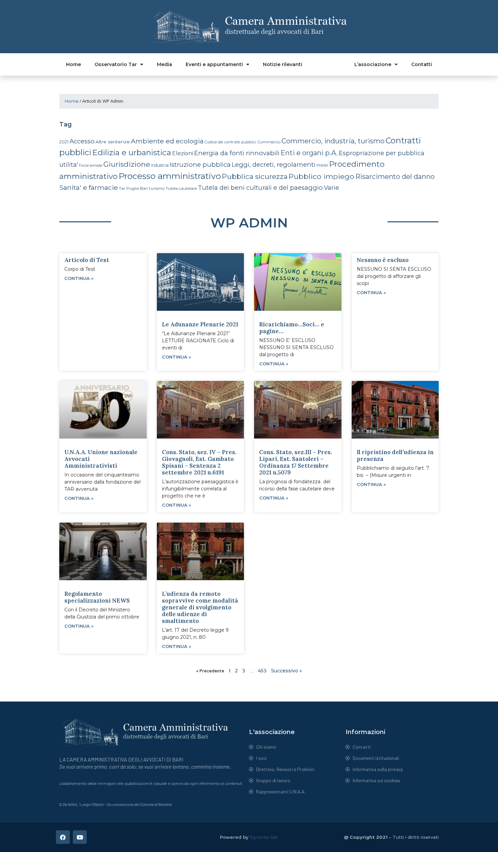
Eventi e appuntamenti (214, 64)
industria (160, 165)
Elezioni (182, 153)
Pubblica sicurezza (255, 176)
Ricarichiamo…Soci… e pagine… (291, 328)
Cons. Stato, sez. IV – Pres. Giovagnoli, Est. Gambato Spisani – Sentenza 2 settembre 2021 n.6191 (199, 462)
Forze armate (90, 165)
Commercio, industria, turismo (333, 141)
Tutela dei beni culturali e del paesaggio (260, 187)
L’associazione (372, 64)
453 (262, 671)
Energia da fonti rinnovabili (236, 153)
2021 (63, 141)
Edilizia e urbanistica (131, 152)
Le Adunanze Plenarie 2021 (200, 324)
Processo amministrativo (170, 176)
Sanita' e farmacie (88, 187)
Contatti (421, 64)
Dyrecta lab (264, 837)
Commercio (269, 141)
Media (164, 64)
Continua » (79, 278)
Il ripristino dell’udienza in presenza (395, 455)
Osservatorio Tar (116, 64)
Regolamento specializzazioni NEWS (97, 597)
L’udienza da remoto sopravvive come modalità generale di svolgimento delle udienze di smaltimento (200, 607)
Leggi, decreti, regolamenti (273, 164)
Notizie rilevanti (282, 64)
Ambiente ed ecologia (167, 141)
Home (73, 64)
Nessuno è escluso (383, 260)
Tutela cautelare (181, 188)
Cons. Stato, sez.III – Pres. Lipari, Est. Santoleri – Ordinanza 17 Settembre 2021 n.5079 (295, 462)
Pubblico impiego (321, 176)
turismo (157, 188)
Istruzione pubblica (200, 164)
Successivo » (286, 671)
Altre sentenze (113, 141)
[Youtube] (80, 837)
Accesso (82, 141)
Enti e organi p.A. (309, 153)
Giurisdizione (126, 164)
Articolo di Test (86, 260)
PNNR (322, 165)
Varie (331, 187)
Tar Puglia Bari (133, 188)
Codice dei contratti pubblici (230, 142)
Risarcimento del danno (395, 177)
